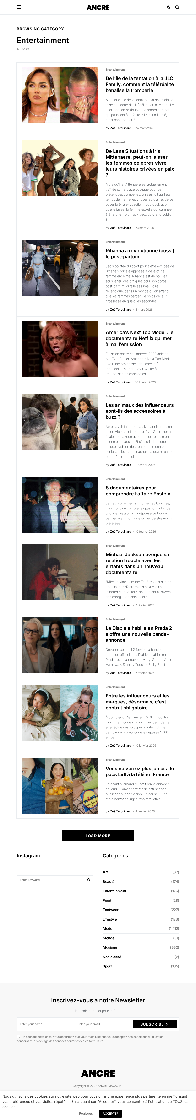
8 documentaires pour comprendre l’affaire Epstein (138, 491)
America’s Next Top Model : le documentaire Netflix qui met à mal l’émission (140, 338)
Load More (98, 835)
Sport (107, 966)
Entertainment (115, 69)
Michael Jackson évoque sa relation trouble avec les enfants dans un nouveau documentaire (137, 563)
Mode (107, 928)
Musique (110, 947)
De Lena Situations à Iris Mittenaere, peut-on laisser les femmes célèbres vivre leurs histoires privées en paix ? (140, 163)
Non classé (112, 957)
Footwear (111, 909)
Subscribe (152, 1024)
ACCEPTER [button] (110, 1113)
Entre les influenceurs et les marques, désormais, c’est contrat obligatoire (137, 702)
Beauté (108, 881)
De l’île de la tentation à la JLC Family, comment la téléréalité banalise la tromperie (140, 84)
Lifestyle (110, 919)
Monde (108, 938)
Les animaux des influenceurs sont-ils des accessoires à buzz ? (140, 411)
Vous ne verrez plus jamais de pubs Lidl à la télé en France (140, 771)
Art (105, 872)
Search (89, 880)
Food (107, 900)
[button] (19, 7)
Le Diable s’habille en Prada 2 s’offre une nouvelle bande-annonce (139, 634)
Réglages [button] (86, 1113)
